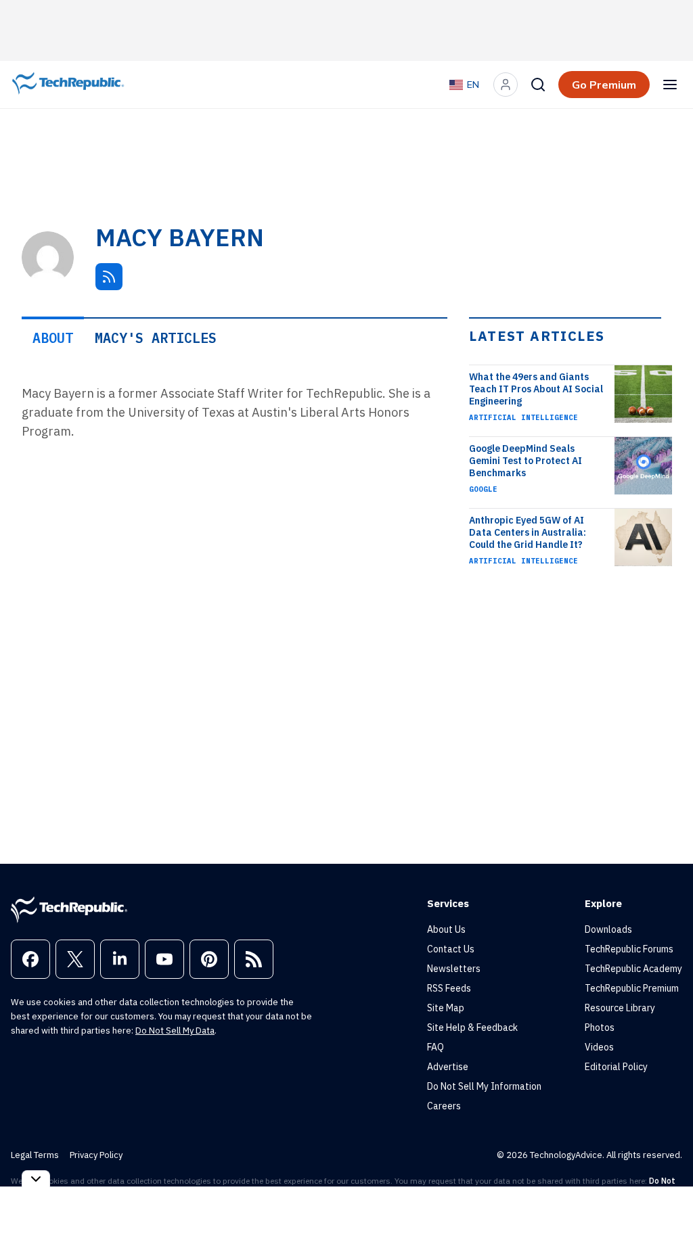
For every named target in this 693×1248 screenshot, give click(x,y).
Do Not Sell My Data (175, 1030)
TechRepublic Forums (629, 949)
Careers (444, 1106)
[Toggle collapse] (36, 1178)
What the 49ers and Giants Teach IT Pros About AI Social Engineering (536, 389)
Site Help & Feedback (472, 1027)
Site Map (445, 1008)
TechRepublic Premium (632, 988)
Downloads (608, 929)
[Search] (538, 84)
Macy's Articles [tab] (156, 338)
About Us (446, 929)
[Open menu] (670, 84)
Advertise (447, 1067)
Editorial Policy (616, 1067)
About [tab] (52, 338)
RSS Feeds (449, 988)
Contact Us (450, 949)
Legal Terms (35, 1155)
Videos (599, 1047)
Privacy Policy (96, 1155)
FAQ (435, 1047)
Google (483, 489)
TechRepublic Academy (633, 969)
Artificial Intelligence (523, 417)
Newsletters (453, 969)
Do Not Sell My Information (484, 1086)
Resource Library (620, 1008)
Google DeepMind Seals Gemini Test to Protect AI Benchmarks (525, 460)
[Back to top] (666, 1207)
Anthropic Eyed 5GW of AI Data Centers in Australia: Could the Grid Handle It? (527, 532)
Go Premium (604, 84)
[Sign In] (505, 84)
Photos (599, 1027)
